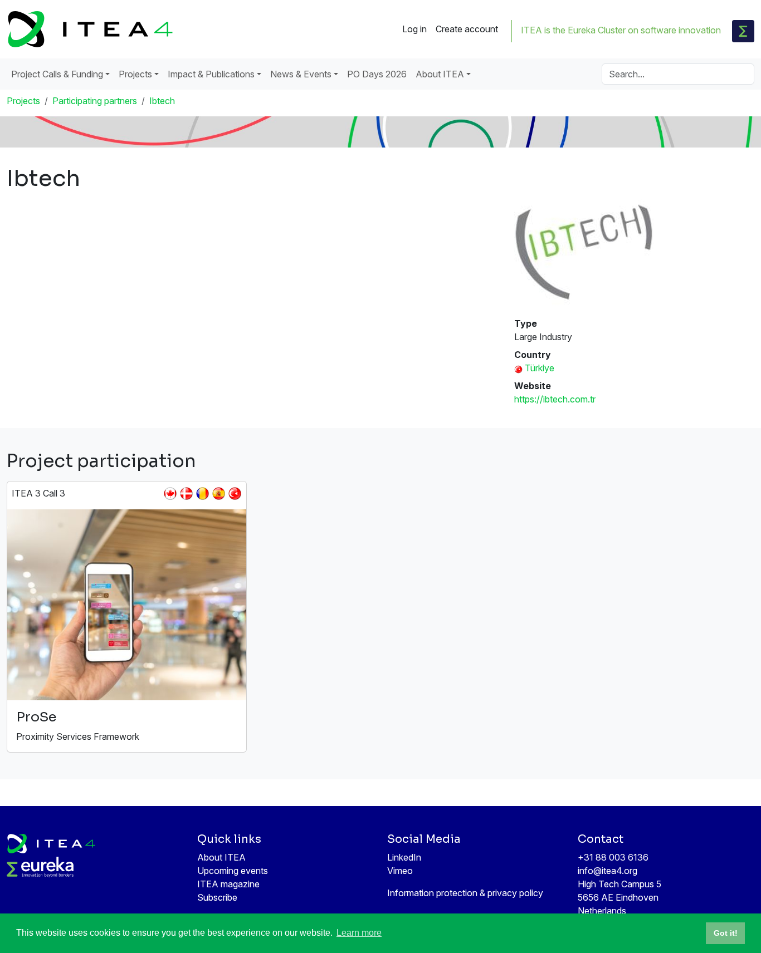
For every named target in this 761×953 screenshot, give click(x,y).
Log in (414, 29)
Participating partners (94, 100)
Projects (23, 100)
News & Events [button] (300, 74)
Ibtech (162, 100)
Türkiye (539, 368)
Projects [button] (135, 74)
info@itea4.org (607, 870)
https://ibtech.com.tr (555, 399)
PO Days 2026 (377, 74)
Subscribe (217, 897)
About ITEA (221, 857)
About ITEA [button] (440, 74)
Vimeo (400, 870)
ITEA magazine (228, 884)
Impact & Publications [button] (211, 74)
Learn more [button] (359, 932)
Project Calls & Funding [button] (57, 74)
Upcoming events (232, 870)
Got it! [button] (726, 933)
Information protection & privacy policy (465, 892)
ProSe (36, 717)
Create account (467, 29)
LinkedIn (404, 857)
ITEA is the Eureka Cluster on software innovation (621, 30)
